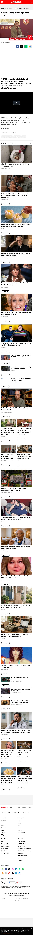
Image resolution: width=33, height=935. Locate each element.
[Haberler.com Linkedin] (16, 869)
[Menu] (2, 2)
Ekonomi (3, 820)
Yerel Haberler (21, 832)
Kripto (2, 830)
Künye (19, 812)
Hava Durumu (4, 841)
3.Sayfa (3, 832)
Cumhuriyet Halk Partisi (7, 137)
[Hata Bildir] (15, 899)
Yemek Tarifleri (5, 853)
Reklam (9, 812)
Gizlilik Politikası (22, 844)
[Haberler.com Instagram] (12, 869)
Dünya (2, 835)
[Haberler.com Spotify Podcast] (22, 869)
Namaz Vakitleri (5, 844)
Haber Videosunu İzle (17, 39)
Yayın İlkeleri (26, 812)
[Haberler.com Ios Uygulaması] (4, 882)
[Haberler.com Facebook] (6, 869)
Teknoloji (20, 823)
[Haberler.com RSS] (2, 873)
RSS (19, 858)
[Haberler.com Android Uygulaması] (12, 882)
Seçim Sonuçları (5, 846)
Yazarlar (20, 830)
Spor (2, 823)
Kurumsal (20, 838)
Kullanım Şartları (22, 841)
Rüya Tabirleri (4, 851)
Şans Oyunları (4, 848)
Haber (10, 895)
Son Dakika (4, 827)
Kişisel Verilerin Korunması (24, 848)
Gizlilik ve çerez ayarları (7, 899)
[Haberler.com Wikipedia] (6, 873)
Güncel (10, 8)
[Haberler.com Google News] (2, 869)
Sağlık (19, 820)
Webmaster (20, 853)
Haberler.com (4, 838)
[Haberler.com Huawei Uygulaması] (19, 882)
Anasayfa (3, 8)
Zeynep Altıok (17, 137)
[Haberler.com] (6, 807)
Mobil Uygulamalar (22, 855)
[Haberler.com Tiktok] (12, 873)
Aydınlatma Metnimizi (6, 933)
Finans (19, 825)
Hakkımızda (3, 812)
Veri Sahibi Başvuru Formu (24, 851)
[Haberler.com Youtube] (9, 873)
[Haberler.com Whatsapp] (19, 869)
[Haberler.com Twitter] (9, 869)
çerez (28, 929)
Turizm (19, 827)
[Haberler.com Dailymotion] (19, 873)
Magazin (3, 825)
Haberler (3, 818)
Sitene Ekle (20, 860)
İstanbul (23, 137)
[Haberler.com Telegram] (16, 873)
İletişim (14, 812)
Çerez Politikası (21, 846)
